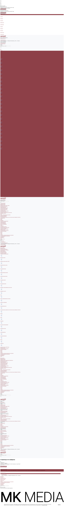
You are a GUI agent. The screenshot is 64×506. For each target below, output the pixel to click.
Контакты (1, 484)
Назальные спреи (3, 180)
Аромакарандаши (3, 165)
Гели (1, 172)
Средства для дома (3, 226)
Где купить (2, 476)
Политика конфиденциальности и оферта (6, 156)
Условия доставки (3, 478)
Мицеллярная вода (3, 174)
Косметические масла (3, 167)
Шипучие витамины (3, 182)
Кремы (1, 218)
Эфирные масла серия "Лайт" (4, 205)
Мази (1, 177)
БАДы (1, 183)
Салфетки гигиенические (4, 187)
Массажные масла (3, 211)
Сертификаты (2, 158)
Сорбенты (2, 184)
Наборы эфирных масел (4, 166)
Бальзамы (1, 178)
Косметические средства (4, 169)
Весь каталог (2, 161)
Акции (1, 191)
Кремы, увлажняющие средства (5, 173)
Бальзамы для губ (3, 171)
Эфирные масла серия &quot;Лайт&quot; (6, 163)
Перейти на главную (3, 466)
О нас (1, 233)
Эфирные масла (2, 162)
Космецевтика (2, 176)
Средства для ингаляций (4, 179)
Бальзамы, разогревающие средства (6, 170)
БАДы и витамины (3, 181)
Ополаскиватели (3, 222)
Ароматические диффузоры (4, 185)
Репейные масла (3, 168)
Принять (59, 504)
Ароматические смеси (3, 164)
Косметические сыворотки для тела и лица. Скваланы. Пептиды (10, 175)
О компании (2, 480)
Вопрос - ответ (2, 479)
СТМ (1, 196)
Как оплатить (2, 477)
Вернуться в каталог (3, 467)
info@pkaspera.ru (3, 43)
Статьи (1, 192)
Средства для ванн (3, 186)
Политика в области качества (5, 157)
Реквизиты (2, 159)
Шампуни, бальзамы (3, 215)
